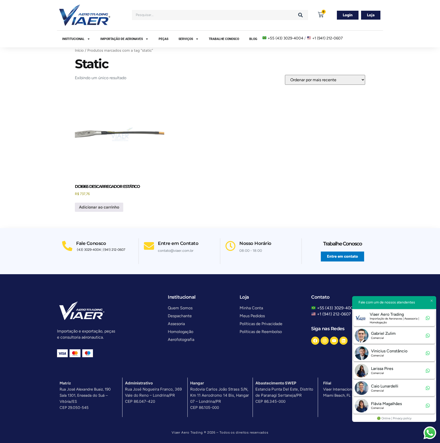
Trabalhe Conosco (224, 39)
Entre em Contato (178, 243)
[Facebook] (315, 341)
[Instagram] (325, 341)
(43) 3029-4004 (89, 250)
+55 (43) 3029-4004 (285, 38)
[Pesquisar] (300, 15)
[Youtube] (334, 341)
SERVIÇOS (185, 39)
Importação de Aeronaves (121, 39)
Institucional (73, 39)
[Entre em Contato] (149, 246)
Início (79, 50)
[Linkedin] (343, 341)
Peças (163, 39)
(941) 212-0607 (114, 250)
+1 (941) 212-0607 (327, 38)
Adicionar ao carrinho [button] (99, 207)
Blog (253, 39)
